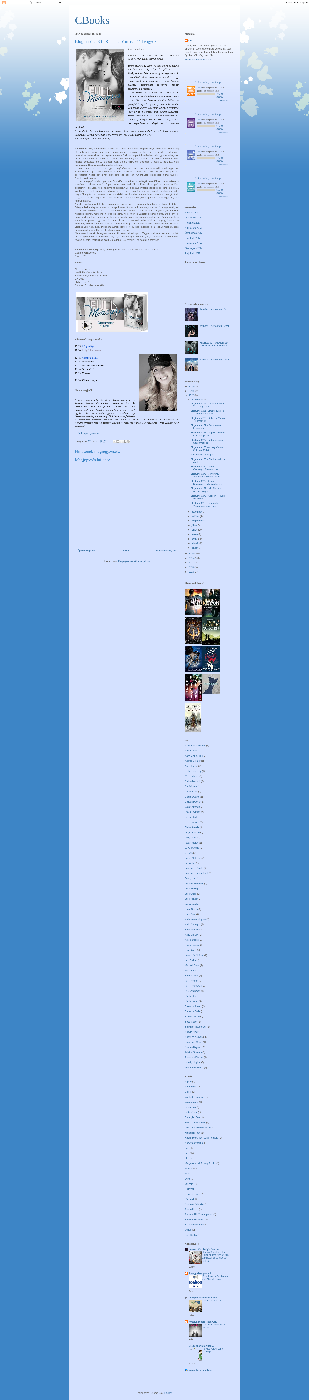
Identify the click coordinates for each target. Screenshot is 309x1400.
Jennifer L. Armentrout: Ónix (214, 309)
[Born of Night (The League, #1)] (211, 616)
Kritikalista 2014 (193, 243)
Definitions (190, 1107)
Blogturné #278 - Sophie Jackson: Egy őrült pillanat (208, 434)
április (195, 539)
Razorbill (189, 1199)
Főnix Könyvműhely (195, 1122)
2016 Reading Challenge (207, 82)
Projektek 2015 (192, 253)
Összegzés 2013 (193, 233)
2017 (191, 395)
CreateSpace (191, 1102)
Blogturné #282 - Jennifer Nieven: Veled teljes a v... (208, 405)
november (197, 511)
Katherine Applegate (195, 919)
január (195, 547)
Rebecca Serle (192, 1011)
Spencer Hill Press (194, 1219)
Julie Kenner (191, 899)
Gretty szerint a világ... (201, 1346)
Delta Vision (191, 1112)
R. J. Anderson (192, 991)
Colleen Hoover (193, 801)
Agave (188, 1081)
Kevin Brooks (192, 939)
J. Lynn (189, 853)
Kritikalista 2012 (193, 212)
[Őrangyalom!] (211, 693)
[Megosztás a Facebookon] (125, 441)
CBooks (92, 20)
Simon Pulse (191, 1209)
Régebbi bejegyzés (166, 550)
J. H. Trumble (192, 847)
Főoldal (125, 550)
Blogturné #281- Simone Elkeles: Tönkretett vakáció (208, 412)
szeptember (198, 520)
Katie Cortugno (192, 924)
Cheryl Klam (191, 791)
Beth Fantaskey (193, 771)
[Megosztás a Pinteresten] (128, 441)
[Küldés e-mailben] (115, 441)
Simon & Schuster (194, 1204)
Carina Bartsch (192, 781)
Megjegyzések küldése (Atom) (134, 561)
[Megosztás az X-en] (121, 441)
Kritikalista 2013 (193, 228)
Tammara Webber (194, 1057)
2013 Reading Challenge (207, 178)
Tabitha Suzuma (193, 1052)
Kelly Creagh (191, 934)
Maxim (188, 1168)
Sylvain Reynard (193, 1047)
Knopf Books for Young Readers (201, 1137)
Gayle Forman (192, 832)
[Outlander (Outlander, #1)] (211, 644)
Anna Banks (191, 766)
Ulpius (188, 1230)
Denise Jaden (192, 817)
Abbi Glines (191, 750)
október (196, 516)
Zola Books (191, 1235)
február (195, 543)
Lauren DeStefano (194, 955)
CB (190, 40)
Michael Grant (192, 965)
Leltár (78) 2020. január (213, 1300)
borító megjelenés (194, 1067)
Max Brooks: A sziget (202, 454)
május (195, 534)
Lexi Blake (190, 960)
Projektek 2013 (192, 222)
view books (223, 100)
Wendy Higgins (192, 1062)
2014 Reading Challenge (207, 146)
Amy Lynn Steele (194, 755)
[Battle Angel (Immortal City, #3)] (193, 614)
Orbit (187, 1178)
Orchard (189, 1184)
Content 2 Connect (194, 1097)
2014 (191, 562)
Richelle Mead (192, 1016)
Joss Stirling (191, 888)
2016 (191, 553)
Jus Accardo (191, 904)
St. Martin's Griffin (194, 1224)
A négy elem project (200, 1273)
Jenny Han (190, 878)
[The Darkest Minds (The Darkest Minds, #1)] (193, 643)
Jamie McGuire (193, 858)
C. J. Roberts (192, 776)
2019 (191, 386)
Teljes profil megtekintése (198, 59)
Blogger (168, 1393)
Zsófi (199, 87)
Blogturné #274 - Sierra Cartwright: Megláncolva (204, 468)
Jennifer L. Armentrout (196, 873)
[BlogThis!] (118, 441)
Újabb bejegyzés (86, 550)
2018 (191, 391)
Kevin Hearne (192, 945)
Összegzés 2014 (193, 248)
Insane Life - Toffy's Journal (204, 1249)
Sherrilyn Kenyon (194, 1037)
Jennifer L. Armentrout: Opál (214, 326)
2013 (191, 567)
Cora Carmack (192, 807)
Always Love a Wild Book (203, 1297)
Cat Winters (191, 786)
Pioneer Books (192, 1194)
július (195, 525)
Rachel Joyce (192, 996)
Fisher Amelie (192, 827)
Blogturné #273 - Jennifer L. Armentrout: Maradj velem (205, 475)
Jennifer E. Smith (194, 868)
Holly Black (191, 837)
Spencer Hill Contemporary (199, 1214)
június (195, 529)
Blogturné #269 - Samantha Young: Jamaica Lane (205, 504)
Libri (187, 1153)
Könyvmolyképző (194, 1143)
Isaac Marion (191, 842)
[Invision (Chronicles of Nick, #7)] (193, 671)
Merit (187, 1173)
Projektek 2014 (192, 238)
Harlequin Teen (192, 1132)
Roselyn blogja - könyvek (203, 1321)
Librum (188, 1158)
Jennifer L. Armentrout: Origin (215, 359)
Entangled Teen (193, 1117)
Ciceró (188, 1091)
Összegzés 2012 (193, 217)
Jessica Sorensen (194, 883)
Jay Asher (190, 863)
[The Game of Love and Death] (211, 671)
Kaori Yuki (190, 914)
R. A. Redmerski (193, 985)
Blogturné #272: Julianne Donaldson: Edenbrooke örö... (207, 482)
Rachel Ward (191, 1001)
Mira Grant (190, 970)
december (197, 399)
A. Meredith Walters (195, 745)
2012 (191, 571)
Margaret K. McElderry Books (200, 1163)
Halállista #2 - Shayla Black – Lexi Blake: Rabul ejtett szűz (215, 344)
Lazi (187, 1148)
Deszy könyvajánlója (200, 1370)
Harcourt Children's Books (198, 1127)
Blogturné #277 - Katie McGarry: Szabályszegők (207, 441)
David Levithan (192, 812)
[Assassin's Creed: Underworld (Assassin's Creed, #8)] (193, 730)
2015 (191, 558)
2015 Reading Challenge (207, 114)
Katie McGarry (192, 929)
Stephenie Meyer (193, 1042)
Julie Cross (191, 894)
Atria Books (191, 1086)
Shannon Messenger (195, 1026)
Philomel (189, 1189)
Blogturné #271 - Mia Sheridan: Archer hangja (207, 490)
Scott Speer (191, 1021)
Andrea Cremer (192, 760)
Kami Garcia (191, 909)
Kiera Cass (190, 950)
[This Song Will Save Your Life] (193, 699)
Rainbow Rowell (193, 1006)
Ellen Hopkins (192, 822)
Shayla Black (192, 1032)
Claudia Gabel (192, 796)
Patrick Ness (191, 975)
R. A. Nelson (191, 980)
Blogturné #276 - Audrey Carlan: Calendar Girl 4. (207, 449)
